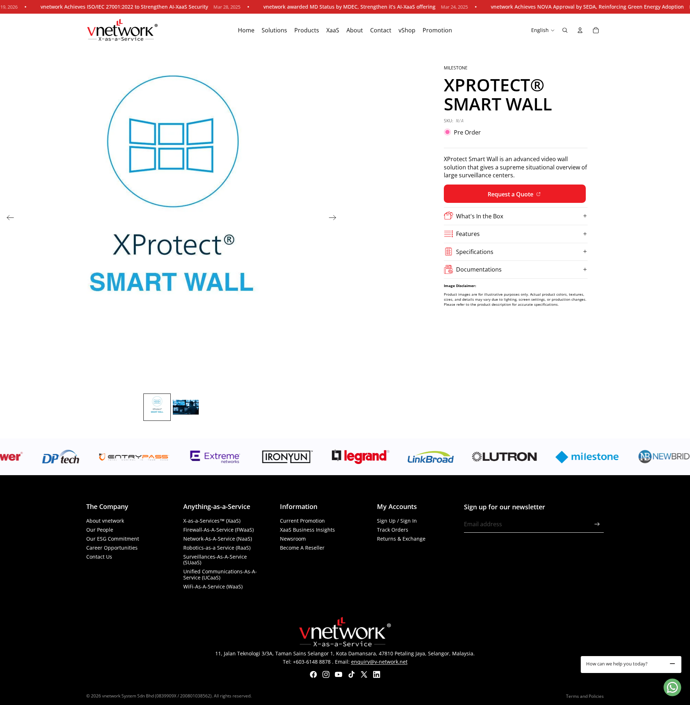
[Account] (580, 30)
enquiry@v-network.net (379, 661)
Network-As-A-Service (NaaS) (217, 538)
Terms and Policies (585, 696)
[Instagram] (326, 674)
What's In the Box (479, 216)
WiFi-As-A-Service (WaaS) (213, 586)
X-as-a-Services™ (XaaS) (211, 520)
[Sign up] (597, 524)
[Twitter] (364, 674)
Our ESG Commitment (112, 538)
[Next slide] (335, 219)
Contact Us (99, 556)
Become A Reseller (302, 547)
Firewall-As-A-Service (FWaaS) (218, 529)
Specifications (474, 251)
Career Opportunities (112, 547)
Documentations (479, 269)
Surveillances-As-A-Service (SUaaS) (215, 559)
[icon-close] (672, 664)
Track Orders (392, 529)
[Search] (565, 30)
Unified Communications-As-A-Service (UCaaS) (220, 574)
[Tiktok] (351, 674)
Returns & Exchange (401, 538)
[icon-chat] (672, 687)
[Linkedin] (376, 674)
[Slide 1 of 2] (157, 407)
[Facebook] (313, 674)
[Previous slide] (8, 219)
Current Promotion (302, 520)
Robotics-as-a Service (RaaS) (216, 547)
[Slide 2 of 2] (186, 407)
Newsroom (293, 538)
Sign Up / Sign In (397, 520)
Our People (99, 529)
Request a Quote (511, 194)
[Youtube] (338, 674)
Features (468, 234)
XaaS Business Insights (307, 529)
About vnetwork (105, 520)
